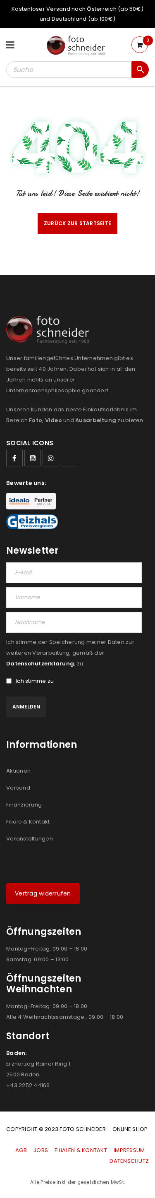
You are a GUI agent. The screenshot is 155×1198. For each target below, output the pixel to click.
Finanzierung (24, 805)
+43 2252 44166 (28, 1085)
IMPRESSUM (129, 1150)
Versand (18, 788)
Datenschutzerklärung (40, 663)
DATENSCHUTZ (129, 1161)
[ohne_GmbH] (50, 330)
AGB (21, 1150)
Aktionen (18, 771)
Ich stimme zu (35, 681)
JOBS (40, 1150)
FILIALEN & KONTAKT (81, 1150)
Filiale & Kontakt (28, 822)
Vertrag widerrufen (43, 893)
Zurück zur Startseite (77, 223)
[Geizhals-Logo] (32, 521)
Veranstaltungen (29, 839)
